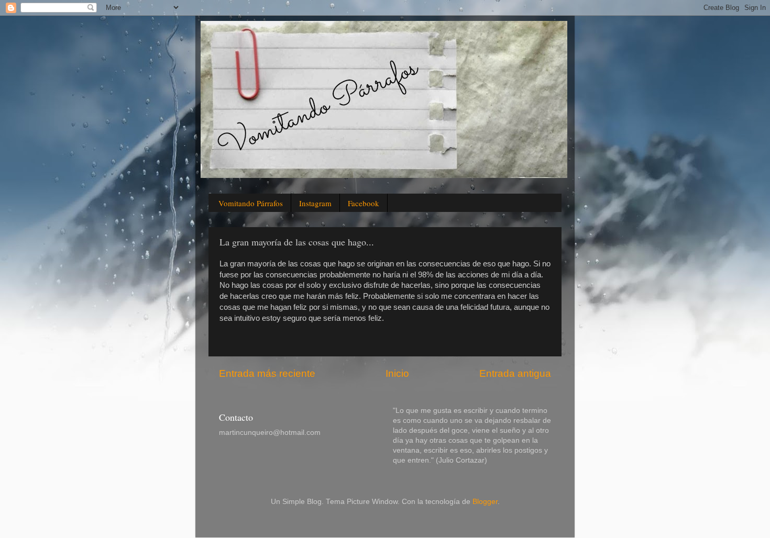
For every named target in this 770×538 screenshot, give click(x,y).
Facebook (363, 203)
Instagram (315, 203)
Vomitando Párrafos (250, 203)
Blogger (485, 502)
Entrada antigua (515, 373)
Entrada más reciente (267, 373)
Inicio (397, 373)
